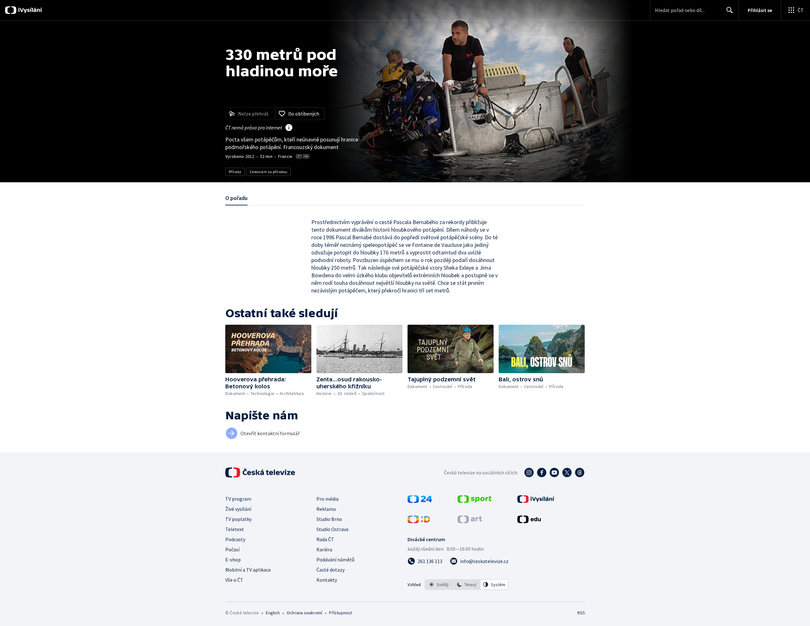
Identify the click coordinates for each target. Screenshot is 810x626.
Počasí (232, 549)
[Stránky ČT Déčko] (419, 521)
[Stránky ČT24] (420, 501)
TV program (238, 499)
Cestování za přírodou (268, 171)
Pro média (327, 499)
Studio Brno (329, 519)
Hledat (729, 10)
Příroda (235, 171)
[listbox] (466, 584)
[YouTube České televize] (554, 472)
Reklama (326, 509)
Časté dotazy (330, 570)
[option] (438, 584)
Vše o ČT (234, 580)
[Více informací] (289, 128)
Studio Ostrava (332, 529)
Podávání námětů (335, 559)
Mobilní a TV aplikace (248, 570)
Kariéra (324, 549)
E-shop (233, 559)
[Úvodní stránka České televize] (260, 472)
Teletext (234, 529)
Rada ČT (325, 539)
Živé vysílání (238, 509)
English (272, 613)
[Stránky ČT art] (470, 521)
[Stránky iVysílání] (535, 501)
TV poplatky (238, 519)
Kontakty (326, 580)
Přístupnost (340, 613)
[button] (268, 349)
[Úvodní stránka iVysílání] (29, 10)
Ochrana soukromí (304, 613)
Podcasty (235, 539)
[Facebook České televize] (542, 472)
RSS (581, 613)
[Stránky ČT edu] (529, 521)
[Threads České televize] (580, 472)
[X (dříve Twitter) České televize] (567, 472)
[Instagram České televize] (529, 472)
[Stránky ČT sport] (475, 501)
